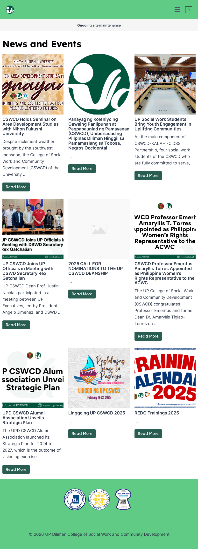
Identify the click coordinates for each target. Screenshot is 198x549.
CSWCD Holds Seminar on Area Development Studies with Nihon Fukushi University (30, 126)
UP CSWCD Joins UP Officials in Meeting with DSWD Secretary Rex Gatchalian (27, 270)
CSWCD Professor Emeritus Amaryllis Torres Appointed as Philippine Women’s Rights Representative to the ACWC (164, 273)
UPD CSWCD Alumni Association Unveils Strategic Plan (23, 417)
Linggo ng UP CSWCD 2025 (96, 412)
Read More (16, 186)
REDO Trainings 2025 (156, 412)
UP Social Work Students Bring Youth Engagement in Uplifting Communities (162, 124)
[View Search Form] (188, 9)
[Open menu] (177, 9)
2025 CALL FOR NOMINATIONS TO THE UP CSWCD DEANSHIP (95, 268)
